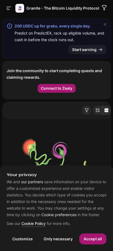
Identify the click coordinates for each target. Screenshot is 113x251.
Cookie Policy (33, 224)
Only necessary (58, 238)
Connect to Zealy (56, 88)
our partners (32, 182)
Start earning (84, 49)
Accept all (93, 238)
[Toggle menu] (8, 8)
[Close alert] (105, 24)
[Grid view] (97, 110)
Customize (22, 238)
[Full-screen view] (106, 110)
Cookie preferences (59, 215)
